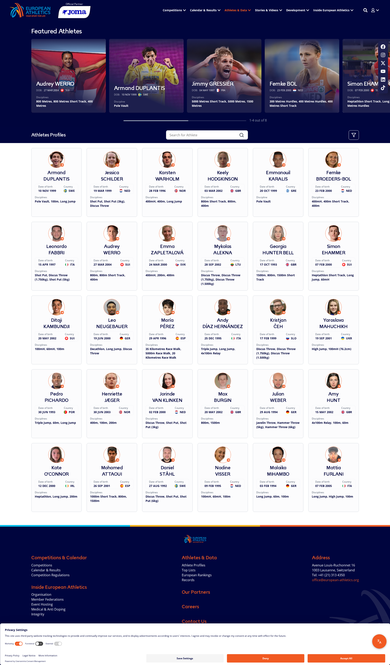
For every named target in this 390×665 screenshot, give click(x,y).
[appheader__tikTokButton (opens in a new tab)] (383, 87)
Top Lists (189, 570)
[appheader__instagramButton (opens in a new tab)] (383, 54)
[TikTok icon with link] (383, 87)
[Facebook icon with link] (383, 46)
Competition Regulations (50, 575)
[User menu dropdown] (375, 10)
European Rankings (197, 575)
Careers (190, 606)
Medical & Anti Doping (48, 609)
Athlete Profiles (193, 565)
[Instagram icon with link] (383, 54)
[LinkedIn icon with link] (383, 79)
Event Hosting (42, 604)
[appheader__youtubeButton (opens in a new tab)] (383, 71)
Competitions (41, 565)
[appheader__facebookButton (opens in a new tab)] (383, 46)
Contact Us (194, 621)
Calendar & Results (46, 570)
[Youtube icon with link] (383, 71)
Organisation (41, 594)
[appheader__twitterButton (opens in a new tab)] (383, 63)
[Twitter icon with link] (383, 63)
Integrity (37, 614)
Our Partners (196, 592)
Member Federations (47, 599)
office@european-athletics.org (335, 580)
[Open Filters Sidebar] (354, 135)
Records (188, 580)
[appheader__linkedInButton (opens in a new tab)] (383, 79)
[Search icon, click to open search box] (365, 10)
